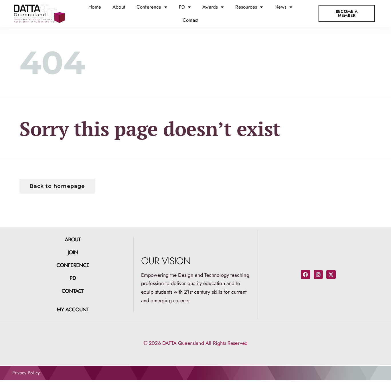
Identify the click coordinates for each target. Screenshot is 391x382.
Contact (190, 20)
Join (73, 252)
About (118, 6)
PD (73, 278)
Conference (73, 265)
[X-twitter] (330, 274)
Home (94, 6)
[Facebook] (305, 274)
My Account (73, 309)
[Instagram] (318, 274)
